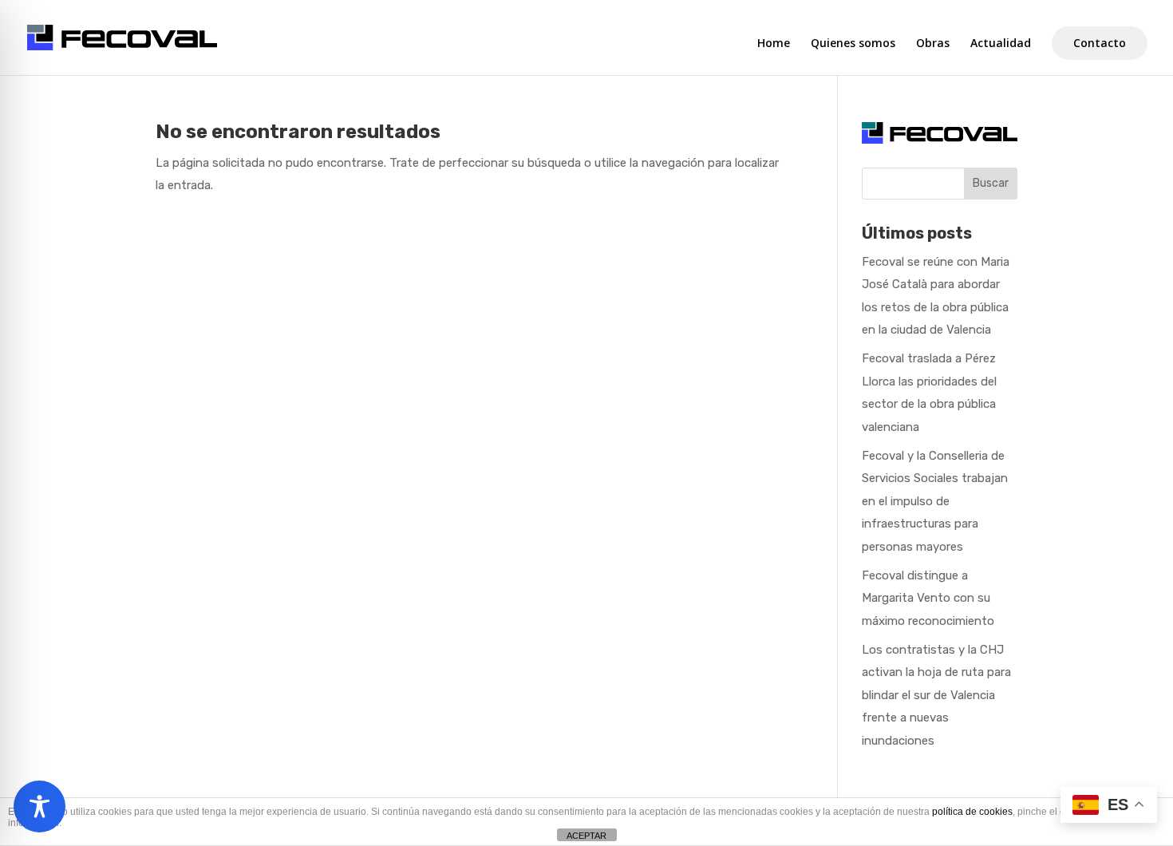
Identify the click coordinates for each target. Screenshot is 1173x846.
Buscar (991, 183)
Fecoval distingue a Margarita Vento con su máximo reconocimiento (928, 598)
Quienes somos (853, 44)
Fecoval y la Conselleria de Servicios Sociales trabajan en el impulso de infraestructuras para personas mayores (935, 501)
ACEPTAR (586, 835)
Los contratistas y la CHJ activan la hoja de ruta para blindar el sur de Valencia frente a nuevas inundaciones (936, 695)
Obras (933, 44)
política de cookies (972, 811)
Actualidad (1000, 44)
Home (773, 44)
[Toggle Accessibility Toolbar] (39, 806)
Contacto (1099, 42)
